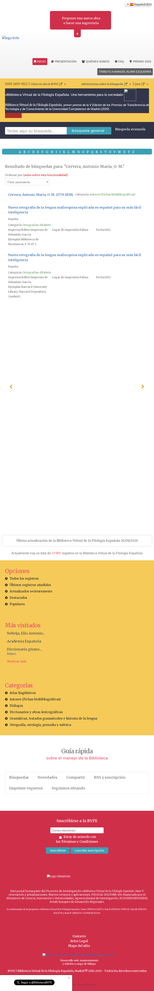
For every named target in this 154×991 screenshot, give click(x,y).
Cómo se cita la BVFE (44, 84)
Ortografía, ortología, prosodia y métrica (40, 725)
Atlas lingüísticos (23, 693)
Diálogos (16, 706)
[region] (77, 386)
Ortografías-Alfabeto (36, 225)
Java (137, 84)
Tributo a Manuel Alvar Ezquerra (125, 71)
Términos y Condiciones (79, 841)
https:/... (12, 653)
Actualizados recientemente (31, 591)
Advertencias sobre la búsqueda (102, 84)
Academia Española (24, 641)
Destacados (18, 598)
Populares (17, 604)
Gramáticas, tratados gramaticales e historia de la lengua (53, 718)
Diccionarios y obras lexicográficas (36, 712)
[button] (11, 386)
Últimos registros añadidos (30, 585)
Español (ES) (142, 4)
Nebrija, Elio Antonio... (26, 633)
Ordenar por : (36, 175)
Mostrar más (16, 661)
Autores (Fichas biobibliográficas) (112, 194)
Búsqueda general (88, 131)
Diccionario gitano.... (24, 649)
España (13, 219)
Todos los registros (24, 578)
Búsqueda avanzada (130, 129)
